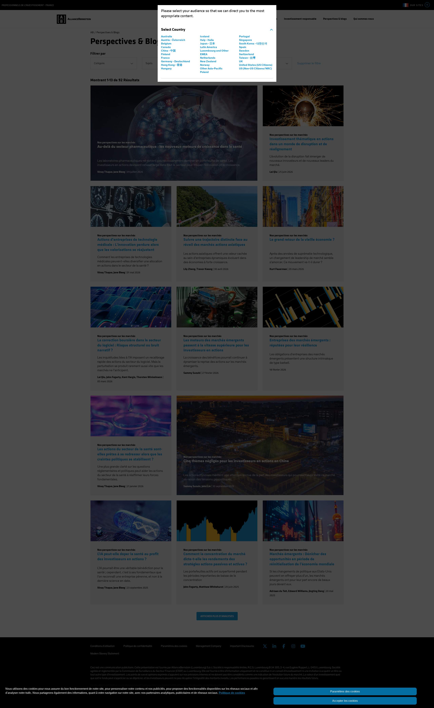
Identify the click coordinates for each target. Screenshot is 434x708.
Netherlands (207, 57)
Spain (242, 47)
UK (241, 61)
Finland (165, 54)
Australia (166, 36)
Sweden (244, 50)
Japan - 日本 (207, 43)
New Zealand (208, 61)
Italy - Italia (207, 40)
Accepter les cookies (345, 700)
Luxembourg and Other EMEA (214, 52)
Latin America (208, 47)
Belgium (166, 43)
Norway (205, 65)
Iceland (204, 36)
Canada (166, 47)
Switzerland (246, 54)
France (165, 57)
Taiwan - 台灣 (247, 57)
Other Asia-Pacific (211, 68)
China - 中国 (168, 50)
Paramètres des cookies (345, 691)
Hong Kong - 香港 (171, 65)
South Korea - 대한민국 (253, 43)
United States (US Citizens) (255, 65)
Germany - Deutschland (175, 61)
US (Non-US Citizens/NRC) (255, 68)
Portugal (244, 36)
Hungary (166, 68)
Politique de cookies (232, 692)
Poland (204, 72)
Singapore (245, 40)
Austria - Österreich (173, 40)
